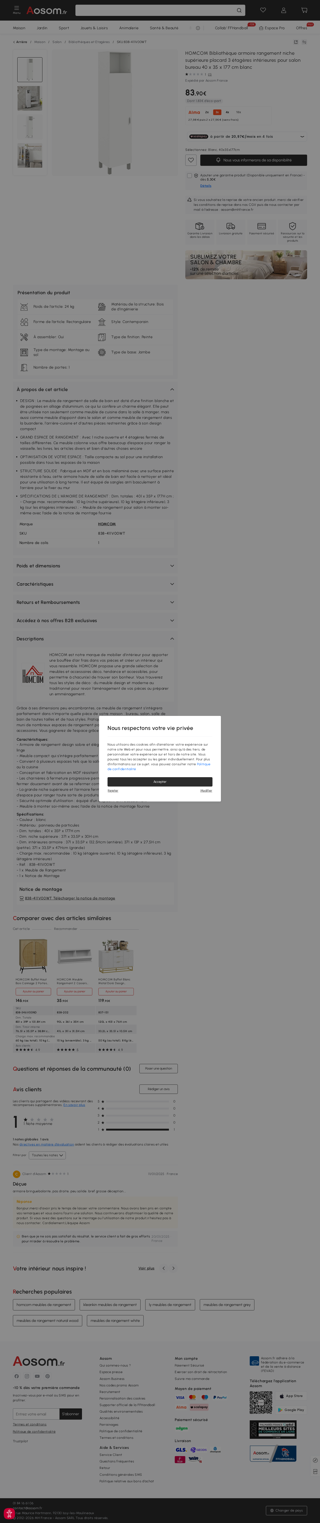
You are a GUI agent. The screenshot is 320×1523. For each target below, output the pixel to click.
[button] (9, 1514)
